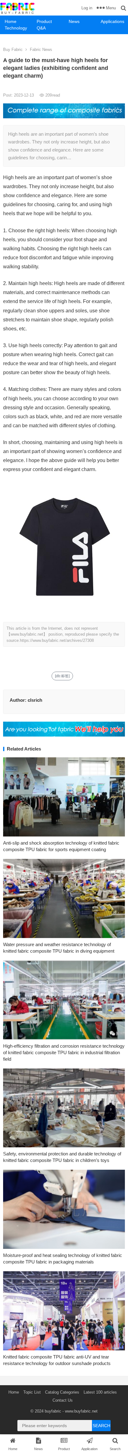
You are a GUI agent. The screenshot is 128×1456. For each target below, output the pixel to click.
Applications (112, 21)
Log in (86, 8)
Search (101, 1425)
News (74, 21)
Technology (16, 27)
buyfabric (53, 1411)
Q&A (41, 27)
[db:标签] (62, 676)
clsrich (35, 700)
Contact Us (63, 1400)
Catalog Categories (62, 1392)
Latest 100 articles (100, 1392)
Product (44, 21)
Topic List (32, 1392)
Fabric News (41, 49)
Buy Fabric (13, 49)
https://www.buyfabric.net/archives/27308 (57, 640)
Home (10, 21)
